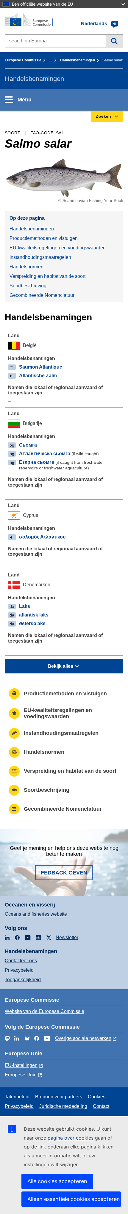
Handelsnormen (26, 266)
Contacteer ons (21, 960)
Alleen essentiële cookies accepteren (73, 1199)
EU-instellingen (21, 1065)
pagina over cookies (70, 1138)
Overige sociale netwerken (83, 1038)
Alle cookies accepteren (57, 1181)
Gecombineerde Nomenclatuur (42, 295)
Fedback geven (64, 873)
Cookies (96, 1096)
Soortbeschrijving (28, 285)
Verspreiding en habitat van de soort (47, 276)
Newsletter (67, 937)
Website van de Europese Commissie (44, 1011)
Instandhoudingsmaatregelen (40, 257)
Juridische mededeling (63, 1106)
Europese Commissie (23, 60)
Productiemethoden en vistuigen (44, 238)
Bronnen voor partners (58, 1096)
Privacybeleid (19, 970)
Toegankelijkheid (23, 979)
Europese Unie (21, 1074)
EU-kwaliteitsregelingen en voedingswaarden (58, 247)
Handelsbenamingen (77, 60)
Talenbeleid (17, 1096)
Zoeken (114, 41)
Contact (101, 1106)
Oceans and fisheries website (36, 914)
